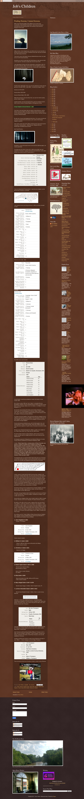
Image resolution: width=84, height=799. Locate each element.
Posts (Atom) (20, 694)
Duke (18, 686)
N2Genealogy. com (65, 211)
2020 (53, 100)
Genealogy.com (65, 254)
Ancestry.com (64, 252)
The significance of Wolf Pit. (69, 306)
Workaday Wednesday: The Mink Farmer (66, 373)
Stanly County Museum (66, 195)
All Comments (17, 726)
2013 (53, 129)
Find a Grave (64, 244)
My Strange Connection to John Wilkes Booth (69, 294)
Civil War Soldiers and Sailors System (66, 242)
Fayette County (26, 686)
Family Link (64, 239)
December (55, 107)
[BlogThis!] (38, 685)
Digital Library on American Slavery (65, 222)
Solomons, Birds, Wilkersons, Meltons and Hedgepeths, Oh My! (66, 410)
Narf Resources (65, 225)
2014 (53, 127)
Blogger (54, 796)
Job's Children (24, 6)
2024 (53, 92)
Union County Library (66, 193)
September (55, 110)
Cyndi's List (64, 219)
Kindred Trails (64, 260)
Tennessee (32, 687)
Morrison (36, 686)
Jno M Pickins (28, 534)
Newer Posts (16, 692)
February (54, 121)
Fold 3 (63, 250)
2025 (53, 91)
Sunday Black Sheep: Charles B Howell (69, 269)
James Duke (32, 686)
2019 (53, 101)
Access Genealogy (65, 230)
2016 (53, 124)
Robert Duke (41, 686)
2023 (53, 94)
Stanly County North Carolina (23, 687)
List (54, 783)
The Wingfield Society (66, 247)
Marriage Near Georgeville (57, 117)
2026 (53, 89)
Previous (60, 783)
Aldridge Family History (66, 245)
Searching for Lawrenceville (69, 320)
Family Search (64, 255)
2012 (53, 131)
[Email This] (37, 685)
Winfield (35, 687)
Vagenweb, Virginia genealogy (65, 214)
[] (28, 211)
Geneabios (64, 257)
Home (30, 692)
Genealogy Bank (65, 208)
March (54, 114)
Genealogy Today (65, 249)
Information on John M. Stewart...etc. (66, 281)
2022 (53, 96)
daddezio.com (64, 190)
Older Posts (44, 692)
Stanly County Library (66, 191)
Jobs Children (54, 223)
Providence (54, 119)
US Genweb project (65, 203)
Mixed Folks (64, 201)
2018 (53, 103)
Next (57, 783)
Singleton (16, 687)
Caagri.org (64, 198)
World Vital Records (65, 205)
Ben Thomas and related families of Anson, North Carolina (66, 217)
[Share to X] (39, 685)
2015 (53, 125)
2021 (53, 98)
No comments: (32, 684)
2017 (53, 105)
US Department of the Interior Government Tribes (66, 232)
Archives (63, 206)
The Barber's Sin (68, 332)
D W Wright (28, 561)
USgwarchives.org (65, 210)
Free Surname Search (66, 224)
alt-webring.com (57, 784)
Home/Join (51, 783)
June (54, 112)
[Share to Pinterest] (42, 685)
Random (63, 783)
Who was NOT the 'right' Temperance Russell (65, 346)
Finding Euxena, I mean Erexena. (27, 21)
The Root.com (64, 196)
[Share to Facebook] (41, 685)
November (55, 108)
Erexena (21, 686)
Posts (15, 723)
